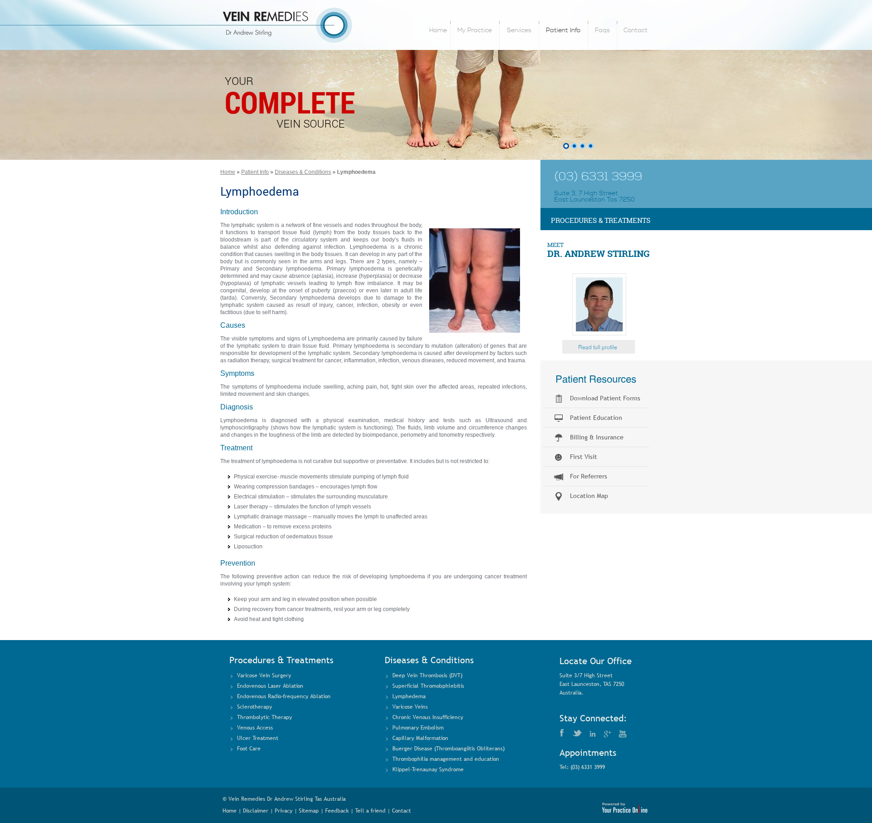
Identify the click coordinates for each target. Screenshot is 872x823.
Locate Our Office (596, 661)
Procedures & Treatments (281, 660)
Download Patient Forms (605, 398)
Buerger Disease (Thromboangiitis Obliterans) (448, 748)
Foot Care (249, 748)
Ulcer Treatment (257, 738)
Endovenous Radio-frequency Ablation (284, 696)
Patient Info (563, 30)
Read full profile (597, 347)
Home (438, 30)
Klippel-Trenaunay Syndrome (428, 769)
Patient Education (596, 418)
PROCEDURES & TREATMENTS (600, 220)
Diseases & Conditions (303, 172)
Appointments (588, 753)
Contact (636, 30)
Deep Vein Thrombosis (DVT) (427, 675)
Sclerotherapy (254, 707)
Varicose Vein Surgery (264, 675)
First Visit (583, 457)
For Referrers (588, 476)
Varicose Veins (410, 707)
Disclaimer (255, 811)
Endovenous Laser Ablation (270, 686)
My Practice (474, 30)
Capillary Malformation (420, 738)
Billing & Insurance (597, 437)
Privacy (283, 811)
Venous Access (255, 728)
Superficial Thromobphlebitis (428, 686)
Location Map (589, 496)
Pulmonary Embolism (418, 728)
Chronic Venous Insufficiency (427, 717)
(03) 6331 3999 (598, 176)
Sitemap (309, 811)
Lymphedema (409, 696)
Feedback (337, 811)
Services (519, 30)
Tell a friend (370, 811)
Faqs (602, 30)
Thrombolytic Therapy (264, 717)
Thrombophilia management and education (445, 759)
